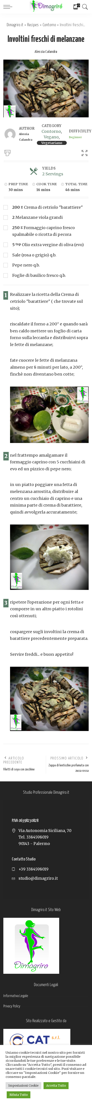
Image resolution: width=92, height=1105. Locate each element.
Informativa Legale (15, 996)
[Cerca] (84, 6)
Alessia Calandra (46, 52)
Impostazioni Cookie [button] (23, 1086)
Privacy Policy (11, 1006)
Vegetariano (51, 143)
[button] (82, 152)
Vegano (51, 137)
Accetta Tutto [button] (56, 1086)
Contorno (51, 131)
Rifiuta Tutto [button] (18, 1095)
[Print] (7, 152)
